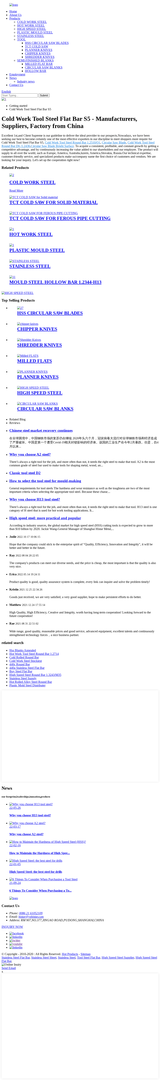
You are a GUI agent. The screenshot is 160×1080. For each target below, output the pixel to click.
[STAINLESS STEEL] (24, 261)
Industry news (26, 81)
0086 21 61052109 (31, 913)
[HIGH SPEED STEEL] (33, 387)
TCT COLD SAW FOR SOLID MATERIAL (53, 202)
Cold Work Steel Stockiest (25, 660)
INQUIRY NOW (12, 926)
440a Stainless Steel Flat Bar (26, 667)
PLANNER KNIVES (38, 50)
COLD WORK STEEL (32, 22)
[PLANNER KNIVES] (32, 371)
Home (13, 11)
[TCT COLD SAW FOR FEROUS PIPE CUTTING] (43, 213)
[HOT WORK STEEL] (11, 229)
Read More (16, 190)
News (13, 78)
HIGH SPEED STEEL (31, 29)
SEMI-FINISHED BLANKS (35, 60)
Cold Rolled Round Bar (24, 657)
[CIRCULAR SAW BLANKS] (37, 403)
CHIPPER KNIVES (38, 53)
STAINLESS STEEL (30, 36)
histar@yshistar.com (31, 916)
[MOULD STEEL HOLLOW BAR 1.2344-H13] (12, 277)
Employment (17, 74)
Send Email (9, 968)
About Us (15, 15)
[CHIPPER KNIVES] (27, 323)
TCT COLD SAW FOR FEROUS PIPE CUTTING (60, 218)
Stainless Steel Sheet (43, 957)
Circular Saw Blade (114, 142)
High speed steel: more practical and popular (45, 518)
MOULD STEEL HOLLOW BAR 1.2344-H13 (55, 282)
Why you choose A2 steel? (30, 454)
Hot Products (70, 954)
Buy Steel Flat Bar (20, 671)
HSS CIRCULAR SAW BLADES (47, 43)
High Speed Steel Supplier (118, 957)
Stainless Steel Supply (22, 678)
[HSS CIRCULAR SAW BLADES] (20, 308)
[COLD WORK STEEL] (11, 175)
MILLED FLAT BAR (39, 64)
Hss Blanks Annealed (22, 650)
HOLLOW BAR (35, 71)
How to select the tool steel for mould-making (45, 481)
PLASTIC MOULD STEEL (35, 32)
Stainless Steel (67, 957)
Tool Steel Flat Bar (88, 957)
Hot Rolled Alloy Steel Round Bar (30, 681)
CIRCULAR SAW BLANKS (43, 67)
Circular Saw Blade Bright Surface (52, 146)
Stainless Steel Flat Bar (16, 957)
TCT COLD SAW (36, 46)
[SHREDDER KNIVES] (29, 339)
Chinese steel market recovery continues (41, 430)
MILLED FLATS (34, 360)
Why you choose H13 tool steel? (34, 499)
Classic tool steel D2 (25, 473)
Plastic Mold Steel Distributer (27, 685)
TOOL (21, 39)
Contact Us (16, 85)
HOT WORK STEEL (31, 25)
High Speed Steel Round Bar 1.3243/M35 (35, 674)
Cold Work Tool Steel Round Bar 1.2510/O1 (72, 142)
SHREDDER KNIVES (39, 57)
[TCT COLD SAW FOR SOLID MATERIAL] (33, 197)
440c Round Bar (19, 664)
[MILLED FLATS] (27, 355)
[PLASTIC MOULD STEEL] (11, 245)
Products (14, 18)
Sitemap (86, 954)
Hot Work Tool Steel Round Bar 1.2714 (34, 653)
